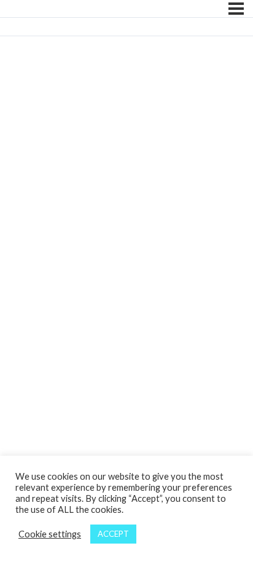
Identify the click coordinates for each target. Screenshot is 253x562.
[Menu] (236, 8)
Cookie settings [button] (49, 534)
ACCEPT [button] (113, 534)
